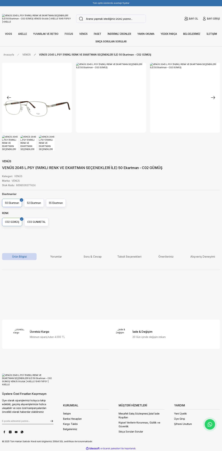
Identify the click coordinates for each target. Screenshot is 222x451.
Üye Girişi (179, 418)
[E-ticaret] (110, 448)
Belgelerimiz (70, 429)
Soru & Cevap (93, 256)
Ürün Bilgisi (19, 256)
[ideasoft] (93, 448)
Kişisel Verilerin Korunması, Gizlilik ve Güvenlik (139, 424)
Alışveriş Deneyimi (202, 256)
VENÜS (6, 161)
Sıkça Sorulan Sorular (131, 431)
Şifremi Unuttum (183, 423)
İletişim (67, 413)
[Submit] (51, 421)
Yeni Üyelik (180, 413)
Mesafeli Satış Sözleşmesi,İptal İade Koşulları (139, 415)
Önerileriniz (166, 256)
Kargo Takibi (70, 423)
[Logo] (37, 19)
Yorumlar (56, 256)
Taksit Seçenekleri (129, 256)
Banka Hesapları (72, 418)
